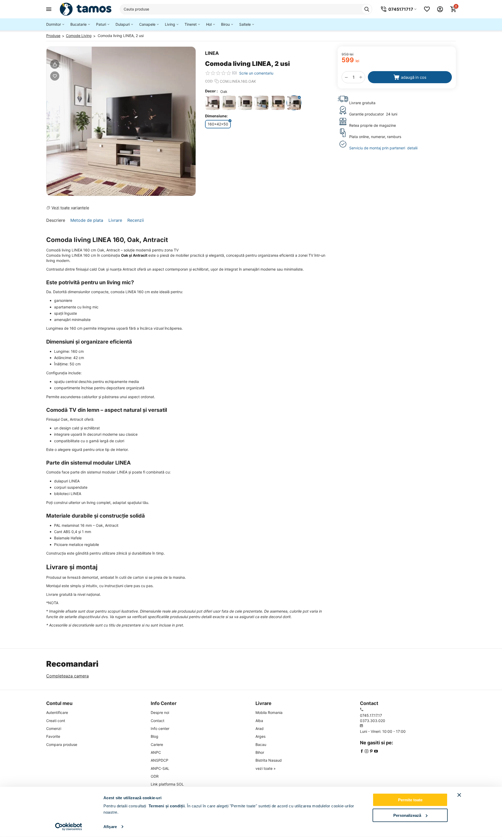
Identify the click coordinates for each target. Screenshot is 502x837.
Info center (160, 728)
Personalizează (407, 815)
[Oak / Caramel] (277, 102)
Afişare (110, 826)
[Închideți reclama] (459, 795)
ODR (155, 776)
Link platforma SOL (167, 784)
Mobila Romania (269, 712)
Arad (259, 728)
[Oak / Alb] (212, 102)
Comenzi (53, 728)
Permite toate (410, 800)
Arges (260, 736)
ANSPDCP (159, 760)
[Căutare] (367, 9)
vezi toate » (265, 768)
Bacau (260, 744)
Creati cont (55, 720)
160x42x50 (218, 124)
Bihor (259, 752)
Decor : (211, 91)
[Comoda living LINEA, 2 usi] (121, 121)
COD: (209, 81)
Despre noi (160, 712)
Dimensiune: (216, 116)
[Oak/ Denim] (261, 102)
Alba (259, 720)
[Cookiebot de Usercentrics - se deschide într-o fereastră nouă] (69, 827)
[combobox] (246, 9)
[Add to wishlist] (54, 76)
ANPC (156, 752)
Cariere (157, 744)
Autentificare (57, 712)
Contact (157, 720)
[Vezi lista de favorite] (427, 9)
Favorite (53, 736)
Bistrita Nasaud (268, 760)
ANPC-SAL (160, 768)
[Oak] (293, 102)
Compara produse (61, 744)
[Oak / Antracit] (228, 102)
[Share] (54, 64)
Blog (154, 736)
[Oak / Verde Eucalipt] (245, 102)
